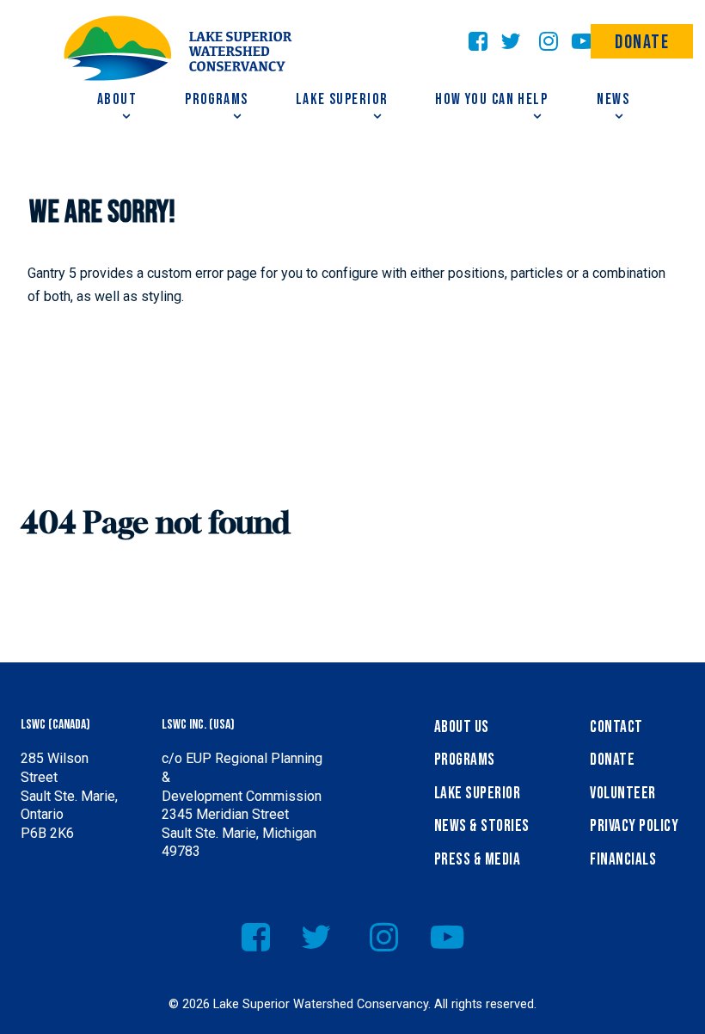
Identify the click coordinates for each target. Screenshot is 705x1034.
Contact (616, 727)
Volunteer (622, 793)
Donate (642, 42)
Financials (623, 860)
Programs (464, 760)
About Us (461, 727)
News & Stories (482, 826)
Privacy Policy (634, 826)
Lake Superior (477, 793)
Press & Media (477, 860)
